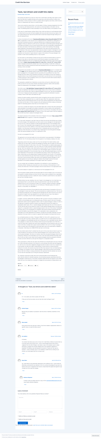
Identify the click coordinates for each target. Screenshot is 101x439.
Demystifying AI (71, 32)
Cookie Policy (24, 437)
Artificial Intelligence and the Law (75, 30)
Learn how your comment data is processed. (43, 425)
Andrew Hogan (66, 2)
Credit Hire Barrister (22, 2)
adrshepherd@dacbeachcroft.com (54, 380)
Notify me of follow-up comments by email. (27, 416)
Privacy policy (81, 2)
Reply (23, 301)
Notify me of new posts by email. (25, 419)
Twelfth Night (71, 34)
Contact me (74, 2)
